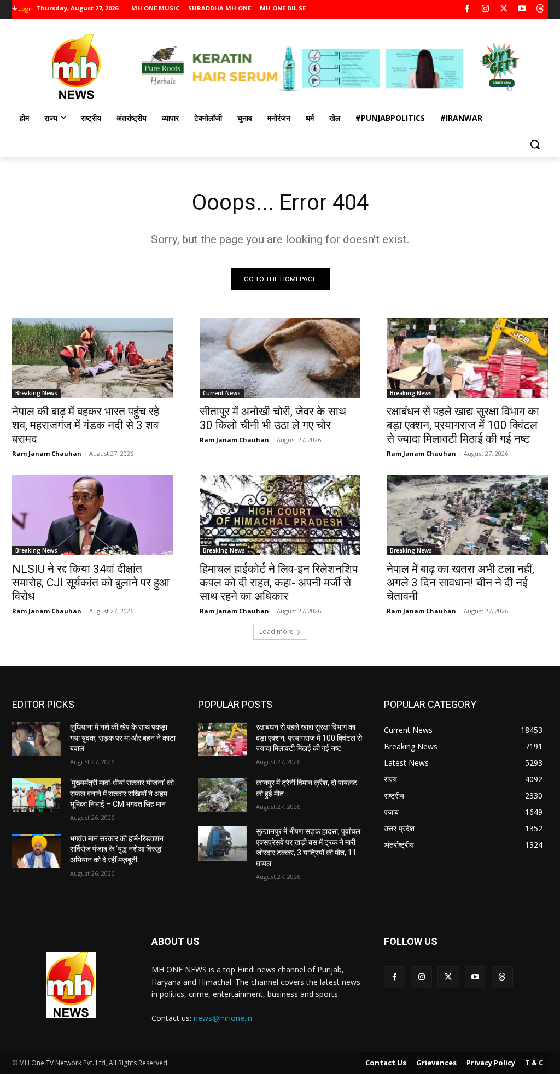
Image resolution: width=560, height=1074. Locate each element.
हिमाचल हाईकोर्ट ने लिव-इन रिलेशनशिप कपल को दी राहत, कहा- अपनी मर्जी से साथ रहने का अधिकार (279, 582)
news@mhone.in (223, 1018)
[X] (504, 9)
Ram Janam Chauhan (46, 453)
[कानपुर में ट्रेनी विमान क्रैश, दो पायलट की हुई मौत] (222, 795)
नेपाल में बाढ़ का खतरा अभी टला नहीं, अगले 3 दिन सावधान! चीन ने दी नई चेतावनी (460, 582)
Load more (276, 631)
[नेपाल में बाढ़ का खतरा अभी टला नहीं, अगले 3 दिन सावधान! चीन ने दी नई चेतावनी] (467, 515)
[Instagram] (485, 9)
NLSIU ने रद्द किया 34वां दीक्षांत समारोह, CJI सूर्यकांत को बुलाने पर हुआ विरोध (91, 582)
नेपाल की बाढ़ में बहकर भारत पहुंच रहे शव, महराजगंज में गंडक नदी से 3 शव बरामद (85, 425)
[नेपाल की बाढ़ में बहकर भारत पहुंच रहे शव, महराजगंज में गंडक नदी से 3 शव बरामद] (92, 358)
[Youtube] (522, 9)
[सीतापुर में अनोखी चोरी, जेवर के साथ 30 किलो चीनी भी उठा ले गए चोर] (280, 358)
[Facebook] (467, 9)
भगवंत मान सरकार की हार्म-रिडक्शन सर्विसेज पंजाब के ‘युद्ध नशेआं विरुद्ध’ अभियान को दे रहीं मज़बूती (117, 849)
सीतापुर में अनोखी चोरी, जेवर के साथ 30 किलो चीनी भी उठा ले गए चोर (273, 418)
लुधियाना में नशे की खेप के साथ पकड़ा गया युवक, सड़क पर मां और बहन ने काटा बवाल (123, 738)
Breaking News (36, 393)
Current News (222, 393)
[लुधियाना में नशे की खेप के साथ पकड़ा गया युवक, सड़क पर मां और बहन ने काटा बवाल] (36, 739)
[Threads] (541, 9)
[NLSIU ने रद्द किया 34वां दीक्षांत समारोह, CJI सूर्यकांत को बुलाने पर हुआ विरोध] (92, 515)
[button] (535, 144)
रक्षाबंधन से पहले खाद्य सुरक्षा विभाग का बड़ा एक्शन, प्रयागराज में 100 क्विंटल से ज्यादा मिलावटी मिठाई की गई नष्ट (463, 425)
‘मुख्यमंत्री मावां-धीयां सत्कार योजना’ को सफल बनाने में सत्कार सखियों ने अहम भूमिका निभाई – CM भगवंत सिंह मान (122, 793)
